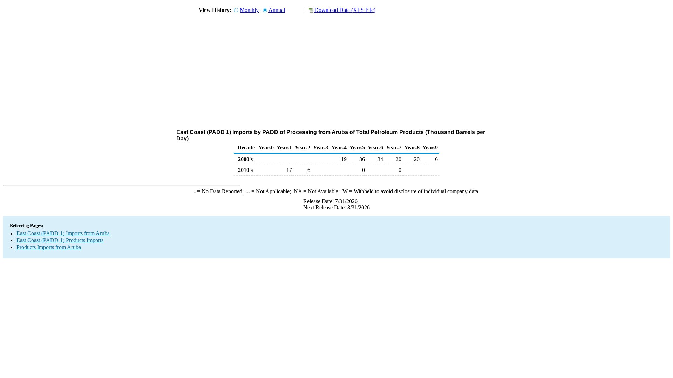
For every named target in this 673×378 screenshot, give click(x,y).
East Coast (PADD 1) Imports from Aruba (63, 233)
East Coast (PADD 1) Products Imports (59, 240)
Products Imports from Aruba (48, 247)
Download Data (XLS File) (344, 10)
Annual (276, 10)
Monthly (249, 10)
